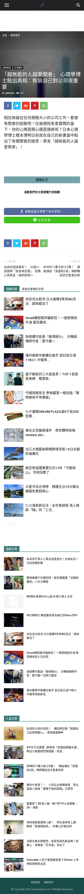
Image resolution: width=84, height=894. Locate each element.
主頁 (4, 35)
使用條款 (35, 882)
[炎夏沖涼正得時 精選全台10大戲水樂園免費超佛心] (13, 491)
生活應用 (18, 67)
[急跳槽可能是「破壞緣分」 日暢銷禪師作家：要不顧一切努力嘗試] (13, 341)
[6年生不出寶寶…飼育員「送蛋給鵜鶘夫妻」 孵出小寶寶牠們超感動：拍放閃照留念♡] (13, 752)
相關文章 (11, 289)
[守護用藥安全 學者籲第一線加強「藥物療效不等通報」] (13, 397)
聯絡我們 (48, 882)
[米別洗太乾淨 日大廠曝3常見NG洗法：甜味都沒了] (13, 303)
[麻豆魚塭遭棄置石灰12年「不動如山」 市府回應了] (13, 472)
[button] (78, 5)
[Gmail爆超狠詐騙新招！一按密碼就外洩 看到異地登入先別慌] (13, 322)
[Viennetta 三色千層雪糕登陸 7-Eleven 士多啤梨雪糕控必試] (13, 865)
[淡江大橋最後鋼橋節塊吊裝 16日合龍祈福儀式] (13, 453)
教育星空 (15, 35)
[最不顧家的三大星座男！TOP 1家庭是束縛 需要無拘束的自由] (13, 378)
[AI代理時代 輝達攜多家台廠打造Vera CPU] (13, 620)
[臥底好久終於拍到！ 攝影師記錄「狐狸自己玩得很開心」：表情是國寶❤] (13, 733)
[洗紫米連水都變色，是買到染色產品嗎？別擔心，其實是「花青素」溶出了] (13, 846)
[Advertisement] (42, 20)
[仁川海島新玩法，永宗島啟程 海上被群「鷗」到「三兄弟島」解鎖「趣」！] (13, 510)
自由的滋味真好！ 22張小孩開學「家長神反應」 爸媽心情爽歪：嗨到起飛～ (22, 271)
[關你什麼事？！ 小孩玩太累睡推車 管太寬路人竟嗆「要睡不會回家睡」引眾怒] (13, 790)
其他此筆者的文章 (33, 289)
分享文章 (44, 220)
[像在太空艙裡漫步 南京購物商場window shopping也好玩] (13, 435)
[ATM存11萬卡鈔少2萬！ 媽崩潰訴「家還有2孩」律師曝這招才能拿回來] (13, 771)
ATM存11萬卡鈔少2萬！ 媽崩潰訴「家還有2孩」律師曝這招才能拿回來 (61, 271)
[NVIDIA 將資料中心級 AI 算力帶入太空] (13, 601)
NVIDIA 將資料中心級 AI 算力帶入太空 (49, 596)
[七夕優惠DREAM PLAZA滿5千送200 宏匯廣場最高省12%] (13, 416)
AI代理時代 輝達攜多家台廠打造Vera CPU (52, 615)
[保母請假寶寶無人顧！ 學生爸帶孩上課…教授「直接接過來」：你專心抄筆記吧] (13, 827)
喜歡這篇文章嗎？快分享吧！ (43, 211)
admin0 (9, 92)
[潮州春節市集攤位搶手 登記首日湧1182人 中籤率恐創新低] (13, 360)
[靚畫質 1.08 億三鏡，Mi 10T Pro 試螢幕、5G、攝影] (13, 808)
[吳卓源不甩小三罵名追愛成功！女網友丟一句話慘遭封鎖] (13, 564)
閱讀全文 (42, 179)
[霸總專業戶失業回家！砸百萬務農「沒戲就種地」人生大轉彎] (13, 582)
